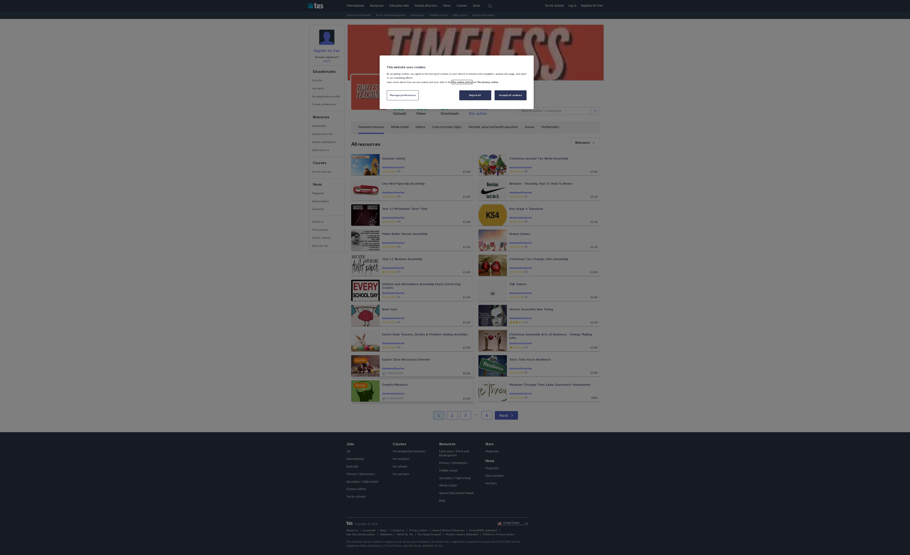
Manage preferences (403, 95)
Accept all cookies (510, 95)
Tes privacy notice (487, 82)
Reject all (475, 95)
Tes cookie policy (462, 82)
